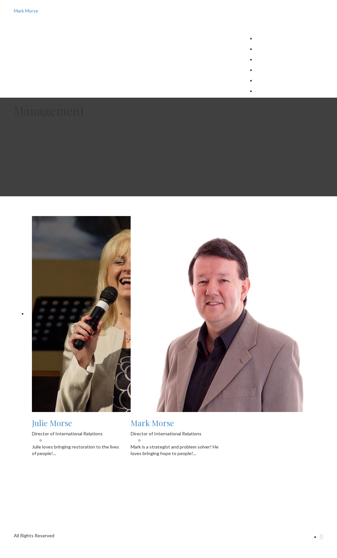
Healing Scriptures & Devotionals (289, 80)
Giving (262, 70)
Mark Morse (152, 423)
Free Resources (271, 59)
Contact (263, 49)
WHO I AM (266, 38)
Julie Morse (267, 91)
